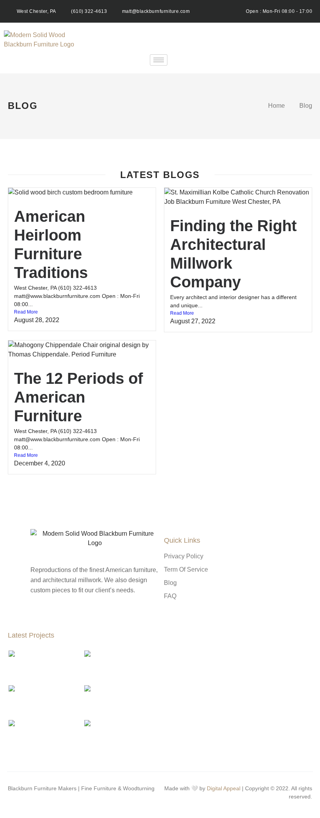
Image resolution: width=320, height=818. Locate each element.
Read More (26, 312)
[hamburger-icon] (158, 60)
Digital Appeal (223, 788)
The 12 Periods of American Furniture (78, 397)
